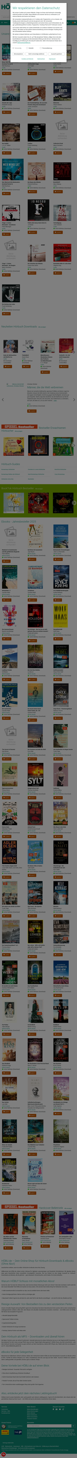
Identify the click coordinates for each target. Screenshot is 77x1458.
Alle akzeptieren (18, 54)
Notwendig (18, 48)
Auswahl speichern (56, 54)
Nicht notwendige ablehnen (36, 54)
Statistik (31, 48)
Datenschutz (41, 59)
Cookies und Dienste (27, 59)
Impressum (52, 59)
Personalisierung (46, 48)
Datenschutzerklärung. (24, 42)
